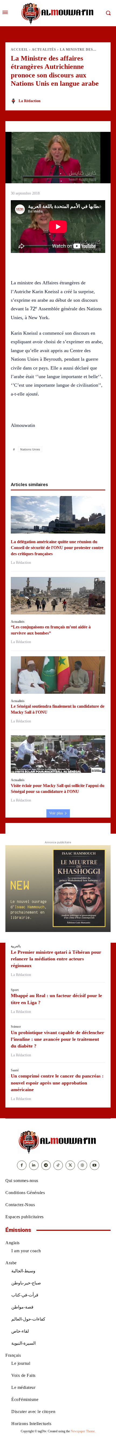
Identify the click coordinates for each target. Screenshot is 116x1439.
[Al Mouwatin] (58, 1141)
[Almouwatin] (58, 13)
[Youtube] (94, 1165)
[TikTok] (58, 1165)
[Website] (82, 1165)
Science (16, 1026)
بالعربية (16, 946)
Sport (15, 990)
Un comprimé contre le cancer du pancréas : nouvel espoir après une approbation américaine (57, 1082)
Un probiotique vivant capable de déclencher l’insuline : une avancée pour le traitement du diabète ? (57, 1039)
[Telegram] (89, 464)
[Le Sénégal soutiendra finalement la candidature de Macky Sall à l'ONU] (58, 675)
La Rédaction (29, 101)
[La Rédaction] (14, 101)
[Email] (76, 464)
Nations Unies (30, 449)
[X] (39, 464)
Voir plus (56, 813)
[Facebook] (27, 464)
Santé (15, 1070)
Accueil (19, 49)
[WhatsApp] (51, 464)
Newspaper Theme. (83, 1431)
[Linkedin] (64, 464)
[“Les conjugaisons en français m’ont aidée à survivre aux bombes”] (58, 595)
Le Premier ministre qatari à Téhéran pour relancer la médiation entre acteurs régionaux (56, 958)
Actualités (44, 49)
